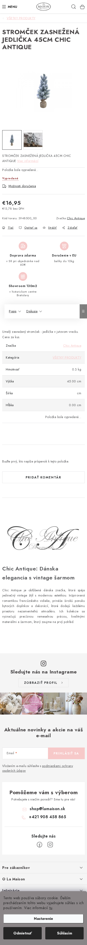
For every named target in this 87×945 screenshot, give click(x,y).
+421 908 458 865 (47, 817)
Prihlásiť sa (66, 753)
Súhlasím (64, 933)
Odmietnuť (22, 933)
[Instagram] (50, 844)
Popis (13, 311)
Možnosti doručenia (22, 186)
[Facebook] (39, 844)
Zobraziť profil (41, 682)
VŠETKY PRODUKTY (67, 357)
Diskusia (31, 311)
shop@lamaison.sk (47, 809)
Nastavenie (43, 918)
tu (50, 907)
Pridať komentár (43, 477)
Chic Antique (76, 218)
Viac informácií (28, 161)
